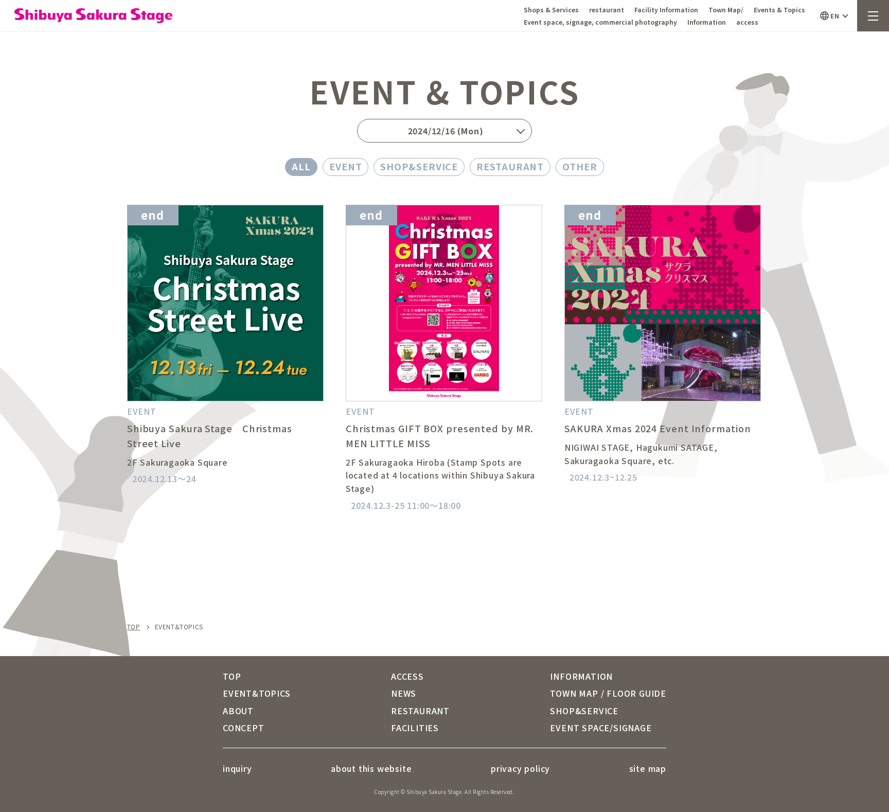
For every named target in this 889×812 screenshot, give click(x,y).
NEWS (403, 693)
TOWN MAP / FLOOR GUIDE (608, 693)
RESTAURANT (510, 166)
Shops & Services (551, 9)
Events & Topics (779, 9)
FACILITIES (415, 727)
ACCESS (407, 676)
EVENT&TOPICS (257, 693)
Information (706, 21)
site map (647, 768)
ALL (301, 166)
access (747, 21)
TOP (133, 626)
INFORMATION (581, 676)
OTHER (579, 166)
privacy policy (520, 768)
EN (834, 15)
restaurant (606, 9)
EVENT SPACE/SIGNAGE (600, 727)
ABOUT (238, 710)
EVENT (345, 166)
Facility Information (666, 9)
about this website (371, 768)
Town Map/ (725, 9)
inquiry (237, 768)
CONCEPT (243, 727)
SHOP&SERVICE (419, 166)
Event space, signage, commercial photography (600, 21)
